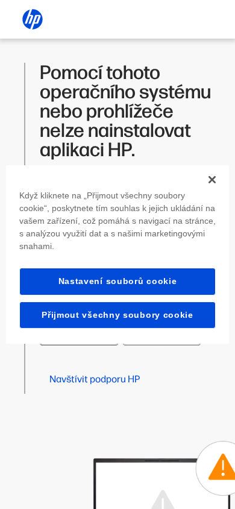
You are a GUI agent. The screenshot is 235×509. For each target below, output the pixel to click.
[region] (118, 254)
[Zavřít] (212, 179)
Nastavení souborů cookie (117, 281)
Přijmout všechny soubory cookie (117, 315)
